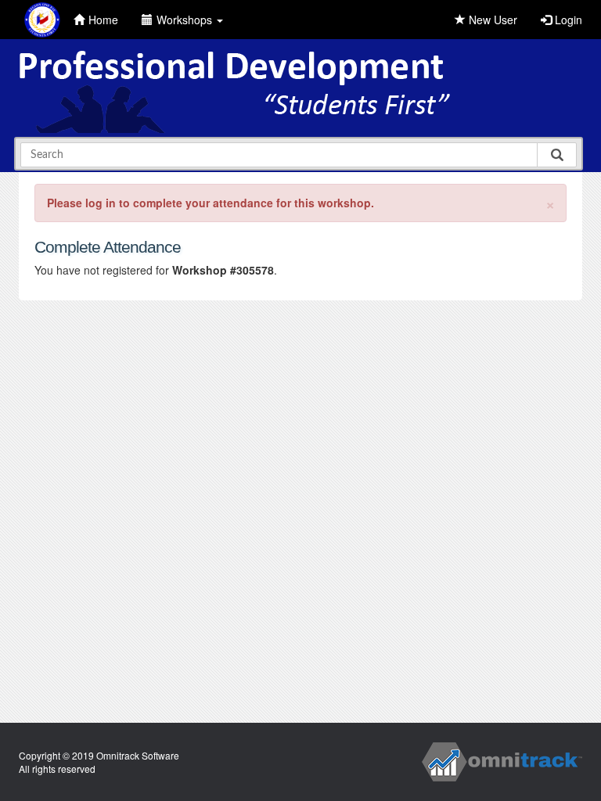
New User (491, 19)
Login (567, 19)
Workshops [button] (186, 19)
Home (103, 19)
